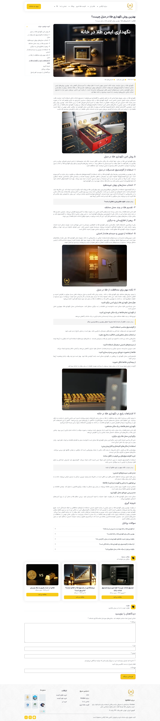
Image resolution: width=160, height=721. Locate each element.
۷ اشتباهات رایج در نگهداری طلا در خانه (39, 62)
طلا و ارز (92, 6)
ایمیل (133, 653)
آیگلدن (134, 21)
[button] (27, 26)
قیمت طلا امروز (81, 6)
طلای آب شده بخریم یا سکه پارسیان (42, 588)
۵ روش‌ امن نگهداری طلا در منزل (40, 32)
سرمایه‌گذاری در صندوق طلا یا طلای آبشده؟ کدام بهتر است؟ (80, 589)
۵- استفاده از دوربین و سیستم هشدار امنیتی (38, 51)
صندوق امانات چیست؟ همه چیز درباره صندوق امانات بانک (118, 589)
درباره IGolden (84, 698)
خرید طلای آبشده (61, 695)
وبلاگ (72, 6)
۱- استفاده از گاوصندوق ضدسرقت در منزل (39, 36)
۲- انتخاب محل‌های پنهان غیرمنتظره (39, 40)
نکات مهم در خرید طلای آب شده (115, 467)
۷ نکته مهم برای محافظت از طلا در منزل (39, 56)
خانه (87, 695)
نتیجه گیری (46, 66)
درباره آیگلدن (103, 6)
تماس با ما (63, 6)
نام (134, 646)
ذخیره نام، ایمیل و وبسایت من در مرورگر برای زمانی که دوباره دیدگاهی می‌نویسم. (109, 660)
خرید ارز (64, 702)
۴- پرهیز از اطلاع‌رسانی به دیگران (40, 46)
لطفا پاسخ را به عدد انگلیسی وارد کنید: (124, 664)
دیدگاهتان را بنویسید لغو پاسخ (40, 72)
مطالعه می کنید (118, 597)
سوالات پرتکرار (45, 69)
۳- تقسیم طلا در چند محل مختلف (39, 43)
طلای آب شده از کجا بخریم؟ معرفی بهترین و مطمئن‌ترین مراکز (106, 322)
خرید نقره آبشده (62, 698)
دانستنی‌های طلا (125, 21)
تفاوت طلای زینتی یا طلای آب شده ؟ (114, 202)
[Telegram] (34, 717)
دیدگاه (133, 622)
